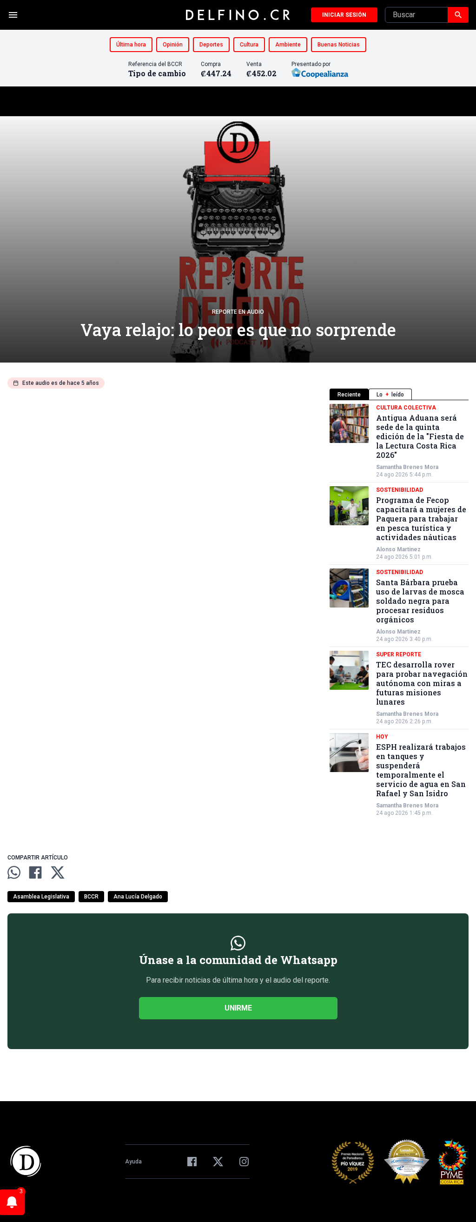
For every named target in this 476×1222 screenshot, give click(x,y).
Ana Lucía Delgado (137, 896)
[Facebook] (192, 1161)
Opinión (173, 44)
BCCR (91, 896)
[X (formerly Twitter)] (218, 1161)
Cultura (249, 44)
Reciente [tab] (349, 394)
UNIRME (238, 1008)
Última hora (131, 44)
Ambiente (288, 44)
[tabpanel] (399, 610)
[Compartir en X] (57, 872)
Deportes (211, 44)
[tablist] (399, 394)
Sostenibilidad (399, 490)
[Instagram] (244, 1161)
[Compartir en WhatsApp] (13, 872)
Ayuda (133, 1161)
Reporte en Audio (238, 312)
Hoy (382, 736)
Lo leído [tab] (390, 394)
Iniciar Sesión (344, 15)
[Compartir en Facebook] (35, 872)
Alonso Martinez (398, 549)
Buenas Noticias (338, 44)
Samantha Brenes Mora (407, 467)
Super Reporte (398, 654)
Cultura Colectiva (406, 407)
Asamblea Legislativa (41, 896)
